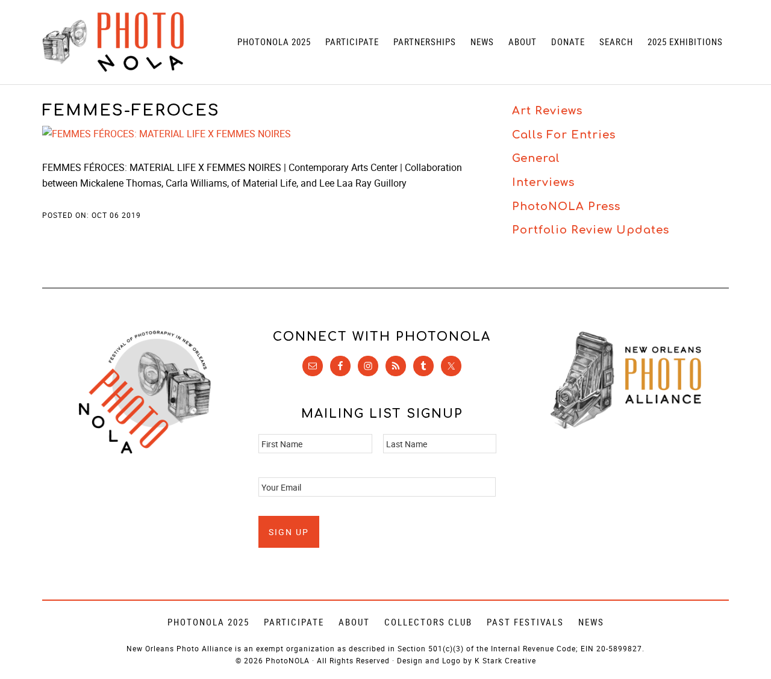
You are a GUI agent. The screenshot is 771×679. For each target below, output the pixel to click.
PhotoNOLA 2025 (208, 622)
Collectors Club (428, 622)
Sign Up (289, 532)
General (536, 158)
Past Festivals (525, 622)
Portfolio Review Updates (590, 230)
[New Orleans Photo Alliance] (626, 426)
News (591, 622)
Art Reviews (547, 111)
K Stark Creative (505, 660)
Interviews (543, 182)
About (354, 622)
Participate (294, 622)
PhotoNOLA (113, 42)
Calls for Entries (564, 135)
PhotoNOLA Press (566, 206)
